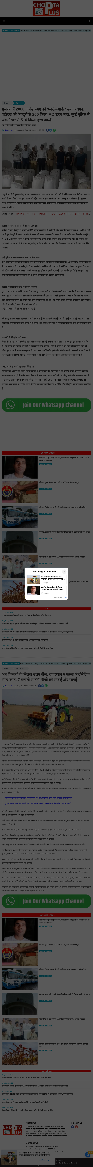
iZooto (64, 597)
